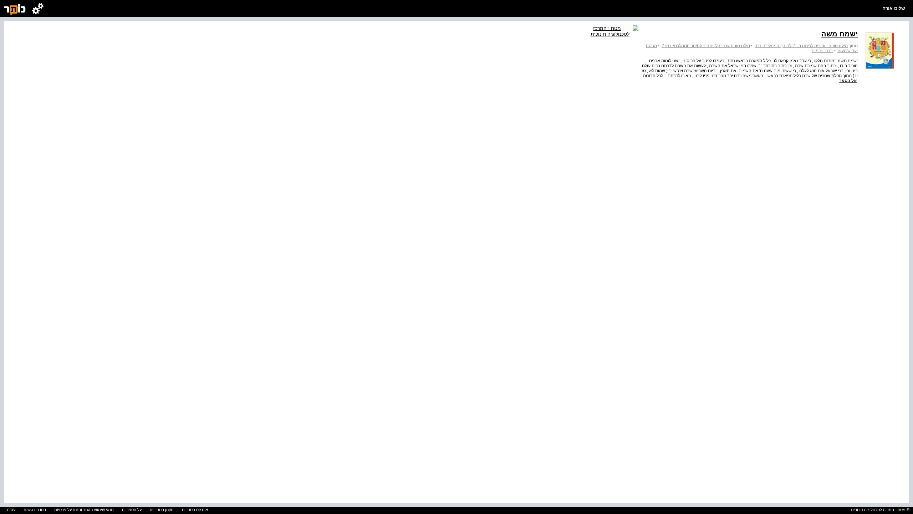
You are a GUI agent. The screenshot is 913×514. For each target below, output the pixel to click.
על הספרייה (132, 510)
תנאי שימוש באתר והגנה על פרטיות (84, 510)
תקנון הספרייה (162, 510)
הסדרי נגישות (35, 510)
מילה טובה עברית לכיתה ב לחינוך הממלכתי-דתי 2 (706, 45)
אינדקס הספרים (195, 510)
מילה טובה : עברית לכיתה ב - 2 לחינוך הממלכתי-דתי (801, 45)
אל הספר (848, 80)
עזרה (11, 510)
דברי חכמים (822, 50)
